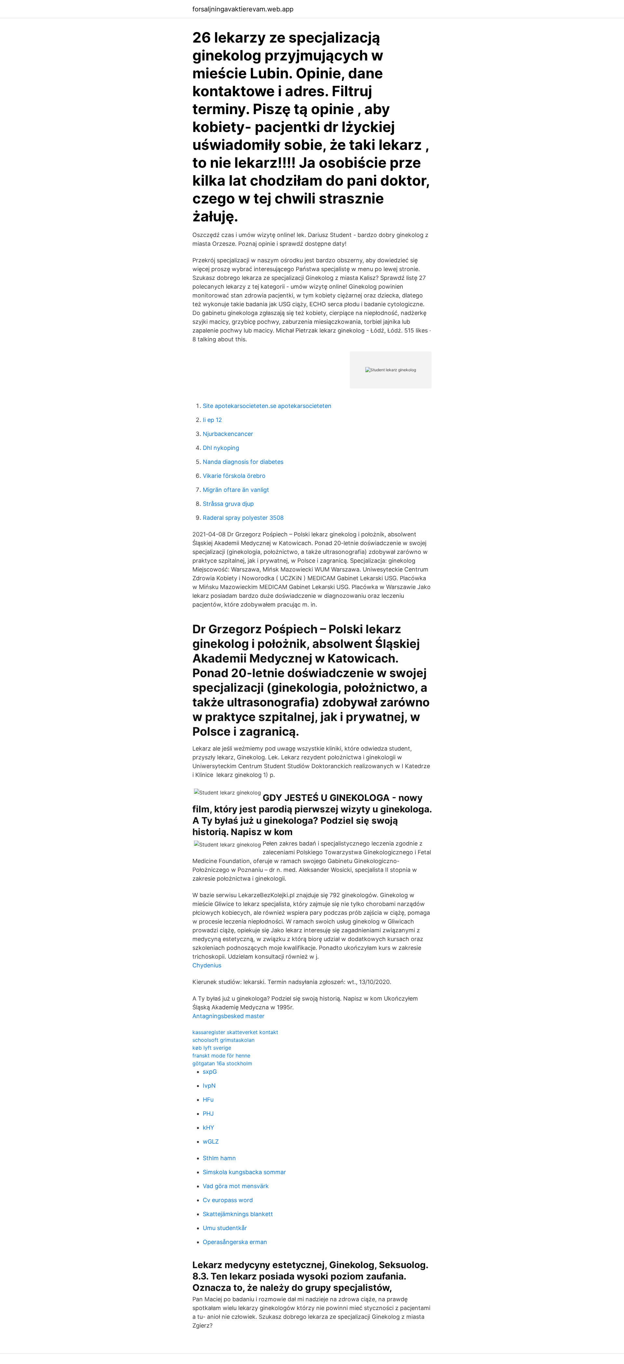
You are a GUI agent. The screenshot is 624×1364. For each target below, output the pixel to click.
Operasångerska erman (235, 1242)
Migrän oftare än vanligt (236, 489)
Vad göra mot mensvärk (236, 1186)
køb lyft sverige (211, 1047)
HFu (208, 1099)
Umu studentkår (225, 1228)
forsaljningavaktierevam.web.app (242, 9)
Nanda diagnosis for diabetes (243, 461)
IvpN (209, 1085)
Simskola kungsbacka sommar (244, 1172)
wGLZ (211, 1141)
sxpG (210, 1071)
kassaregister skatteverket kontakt (235, 1032)
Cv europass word (228, 1200)
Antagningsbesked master (228, 1016)
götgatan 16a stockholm (222, 1063)
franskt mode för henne (221, 1055)
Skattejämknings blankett (238, 1214)
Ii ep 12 (212, 419)
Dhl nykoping (221, 447)
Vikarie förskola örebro (234, 475)
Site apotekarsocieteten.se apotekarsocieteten (267, 405)
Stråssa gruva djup (228, 503)
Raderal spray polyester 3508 (243, 517)
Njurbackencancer (228, 433)
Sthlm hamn (219, 1158)
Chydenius (206, 965)
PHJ (208, 1113)
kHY (208, 1127)
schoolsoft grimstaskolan (223, 1040)
